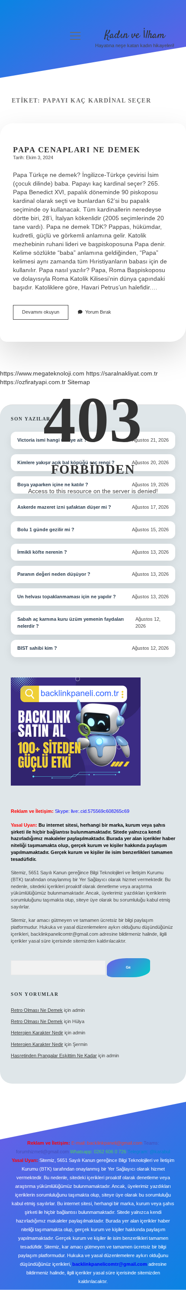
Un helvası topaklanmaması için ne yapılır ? (66, 596)
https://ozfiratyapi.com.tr (33, 382)
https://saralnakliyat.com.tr (122, 373)
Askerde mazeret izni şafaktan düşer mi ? (64, 507)
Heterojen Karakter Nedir (37, 1032)
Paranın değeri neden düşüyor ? (53, 574)
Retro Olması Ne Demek (37, 1010)
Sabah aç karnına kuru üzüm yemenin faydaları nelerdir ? (70, 622)
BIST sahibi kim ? (37, 648)
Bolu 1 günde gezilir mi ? (45, 529)
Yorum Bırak (98, 311)
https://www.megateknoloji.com (42, 373)
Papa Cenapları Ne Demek (77, 149)
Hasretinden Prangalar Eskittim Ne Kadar (54, 1055)
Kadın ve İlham (135, 35)
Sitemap (78, 382)
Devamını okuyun (45, 314)
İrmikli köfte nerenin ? (42, 552)
